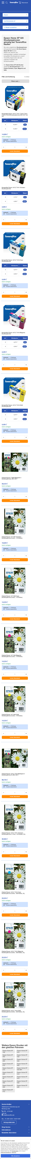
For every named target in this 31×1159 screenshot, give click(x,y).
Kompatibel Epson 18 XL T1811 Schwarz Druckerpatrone (13, 188)
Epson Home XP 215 (8, 1069)
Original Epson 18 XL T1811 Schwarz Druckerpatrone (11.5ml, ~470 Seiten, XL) (13, 833)
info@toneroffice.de (8, 1115)
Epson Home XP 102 (8, 1051)
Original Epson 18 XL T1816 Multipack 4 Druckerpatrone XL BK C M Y (13, 774)
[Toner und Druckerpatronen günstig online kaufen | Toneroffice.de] (14, 2)
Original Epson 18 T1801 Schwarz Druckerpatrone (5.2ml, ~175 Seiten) (12, 537)
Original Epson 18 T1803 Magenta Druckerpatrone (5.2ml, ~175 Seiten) (12, 656)
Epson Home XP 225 (8, 1073)
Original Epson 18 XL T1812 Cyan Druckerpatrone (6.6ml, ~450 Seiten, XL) (13, 892)
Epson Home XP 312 (8, 1090)
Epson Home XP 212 (8, 1064)
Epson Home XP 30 (8, 1077)
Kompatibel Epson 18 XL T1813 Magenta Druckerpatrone (13, 333)
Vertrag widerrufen (9, 1122)
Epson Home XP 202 (8, 1056)
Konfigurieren (15, 1151)
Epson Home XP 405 (22, 1064)
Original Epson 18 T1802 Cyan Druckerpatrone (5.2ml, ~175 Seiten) (12, 596)
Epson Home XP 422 (22, 1082)
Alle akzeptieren (15, 1156)
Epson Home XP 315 (22, 1051)
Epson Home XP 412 (22, 1073)
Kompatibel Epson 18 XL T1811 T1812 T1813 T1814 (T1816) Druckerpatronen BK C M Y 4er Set (15, 115)
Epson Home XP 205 (8, 1060)
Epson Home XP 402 (22, 1060)
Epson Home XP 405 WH (22, 1069)
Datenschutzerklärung (6, 1152)
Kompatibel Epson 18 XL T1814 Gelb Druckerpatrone (12, 405)
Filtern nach (15, 81)
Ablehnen (14, 1152)
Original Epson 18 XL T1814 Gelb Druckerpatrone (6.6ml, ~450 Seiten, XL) (13, 1011)
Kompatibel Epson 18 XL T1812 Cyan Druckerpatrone (12, 260)
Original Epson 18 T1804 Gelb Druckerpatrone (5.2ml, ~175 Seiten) (12, 715)
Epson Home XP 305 (8, 1086)
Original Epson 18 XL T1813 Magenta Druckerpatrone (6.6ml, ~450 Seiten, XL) (13, 952)
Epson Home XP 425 (22, 1086)
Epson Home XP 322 (22, 1056)
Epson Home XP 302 (8, 1082)
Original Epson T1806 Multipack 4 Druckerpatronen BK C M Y (11, 478)
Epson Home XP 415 (22, 1077)
